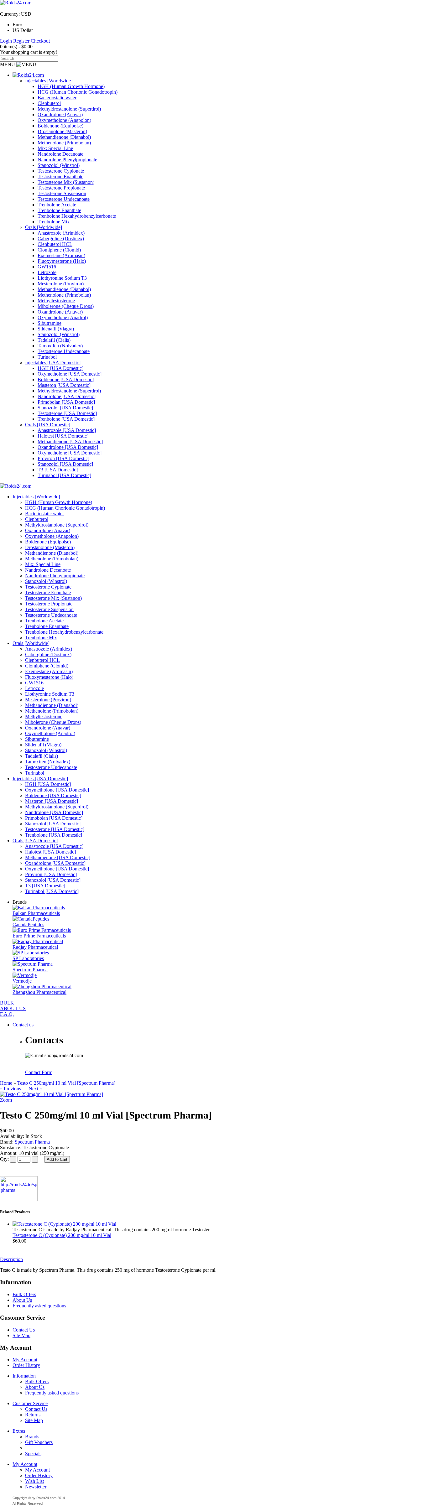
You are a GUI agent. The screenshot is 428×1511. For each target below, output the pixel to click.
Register (21, 41)
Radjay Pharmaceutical (35, 947)
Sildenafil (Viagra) (56, 328)
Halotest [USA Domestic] (63, 436)
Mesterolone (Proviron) (61, 283)
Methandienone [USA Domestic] (70, 441)
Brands (32, 1436)
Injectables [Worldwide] (48, 80)
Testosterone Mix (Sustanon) (66, 182)
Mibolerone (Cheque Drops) (66, 306)
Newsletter (35, 1486)
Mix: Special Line (55, 148)
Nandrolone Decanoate (60, 154)
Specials (33, 1453)
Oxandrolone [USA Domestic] (68, 447)
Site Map (21, 1335)
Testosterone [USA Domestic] (67, 413)
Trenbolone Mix (54, 221)
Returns (32, 1414)
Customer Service (30, 1403)
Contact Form (38, 1072)
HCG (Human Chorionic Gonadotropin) (77, 92)
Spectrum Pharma (30, 969)
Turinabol (47, 357)
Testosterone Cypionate (61, 171)
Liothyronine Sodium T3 (62, 278)
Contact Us (24, 1329)
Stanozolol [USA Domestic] (65, 407)
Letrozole (47, 272)
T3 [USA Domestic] (58, 469)
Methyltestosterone (56, 300)
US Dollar (23, 30)
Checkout (40, 41)
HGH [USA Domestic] (60, 368)
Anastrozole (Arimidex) (61, 233)
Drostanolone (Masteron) (62, 131)
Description (11, 1259)
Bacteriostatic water (57, 97)
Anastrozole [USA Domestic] (67, 430)
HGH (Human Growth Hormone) (71, 86)
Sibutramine (49, 323)
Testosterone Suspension (62, 193)
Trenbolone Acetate (57, 204)
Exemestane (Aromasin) (61, 255)
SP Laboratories (28, 958)
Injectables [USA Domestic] (53, 362)
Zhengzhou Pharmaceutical (39, 992)
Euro (17, 24)
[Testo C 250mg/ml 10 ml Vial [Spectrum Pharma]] (51, 1094)
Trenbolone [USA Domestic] (66, 419)
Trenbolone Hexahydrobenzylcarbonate (77, 216)
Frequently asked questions (39, 1305)
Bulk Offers (24, 1294)
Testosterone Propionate (61, 187)
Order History (26, 1365)
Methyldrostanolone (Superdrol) (69, 109)
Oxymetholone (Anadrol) (63, 317)
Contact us (23, 1024)
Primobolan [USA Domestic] (66, 402)
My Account (25, 1359)
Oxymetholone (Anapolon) (64, 120)
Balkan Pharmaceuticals (36, 913)
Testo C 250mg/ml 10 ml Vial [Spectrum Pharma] (66, 1083)
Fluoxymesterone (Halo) (62, 261)
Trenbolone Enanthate (59, 210)
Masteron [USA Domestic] (64, 385)
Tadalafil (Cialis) (54, 340)
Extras (19, 1431)
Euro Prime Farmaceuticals (39, 935)
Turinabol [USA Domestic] (64, 475)
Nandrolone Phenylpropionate (67, 159)
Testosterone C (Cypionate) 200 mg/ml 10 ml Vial (62, 1235)
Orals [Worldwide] (43, 227)
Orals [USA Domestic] (47, 424)
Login (6, 41)
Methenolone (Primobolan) (64, 142)
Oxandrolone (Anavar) (60, 114)
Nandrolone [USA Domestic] (67, 396)
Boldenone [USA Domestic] (66, 379)
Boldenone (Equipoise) (60, 125)
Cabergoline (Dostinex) (61, 238)
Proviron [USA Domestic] (63, 458)
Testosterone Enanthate (60, 176)
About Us (22, 1300)
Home (6, 1083)
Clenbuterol (49, 103)
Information (24, 1376)
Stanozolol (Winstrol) (59, 165)
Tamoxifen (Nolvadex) (60, 345)
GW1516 (47, 266)
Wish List (34, 1481)
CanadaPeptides (28, 924)
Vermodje (22, 981)
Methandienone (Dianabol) (64, 137)
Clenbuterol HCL (55, 244)
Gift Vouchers (39, 1442)
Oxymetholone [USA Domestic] (70, 373)
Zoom (6, 1100)
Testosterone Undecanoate (64, 199)
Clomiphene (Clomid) (59, 249)
